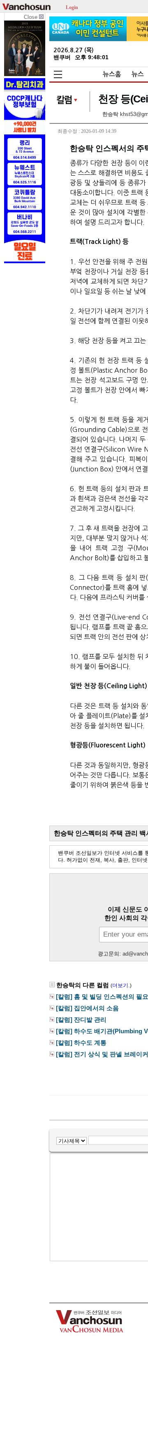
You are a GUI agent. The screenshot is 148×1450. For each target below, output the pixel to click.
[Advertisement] (105, 1207)
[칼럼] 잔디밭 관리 (81, 1019)
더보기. (121, 985)
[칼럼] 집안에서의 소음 (87, 1008)
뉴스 (138, 74)
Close (31, 17)
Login (72, 7)
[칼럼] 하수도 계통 (81, 1042)
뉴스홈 (112, 74)
